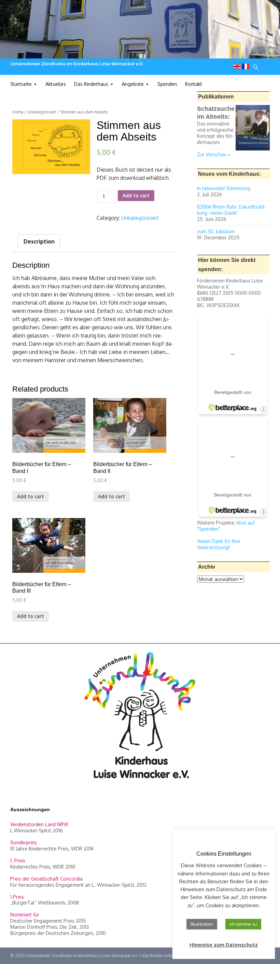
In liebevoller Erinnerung (223, 188)
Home (17, 112)
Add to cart (136, 195)
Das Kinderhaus (91, 84)
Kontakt (193, 84)
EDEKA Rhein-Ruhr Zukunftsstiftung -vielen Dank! (231, 210)
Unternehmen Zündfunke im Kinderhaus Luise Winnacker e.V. (76, 63)
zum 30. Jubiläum (216, 231)
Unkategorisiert (41, 112)
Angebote (133, 84)
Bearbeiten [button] (202, 924)
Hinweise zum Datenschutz (224, 944)
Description (39, 241)
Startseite (21, 84)
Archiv (206, 567)
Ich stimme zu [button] (243, 924)
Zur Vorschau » (213, 154)
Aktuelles (55, 84)
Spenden (167, 84)
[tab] (39, 241)
